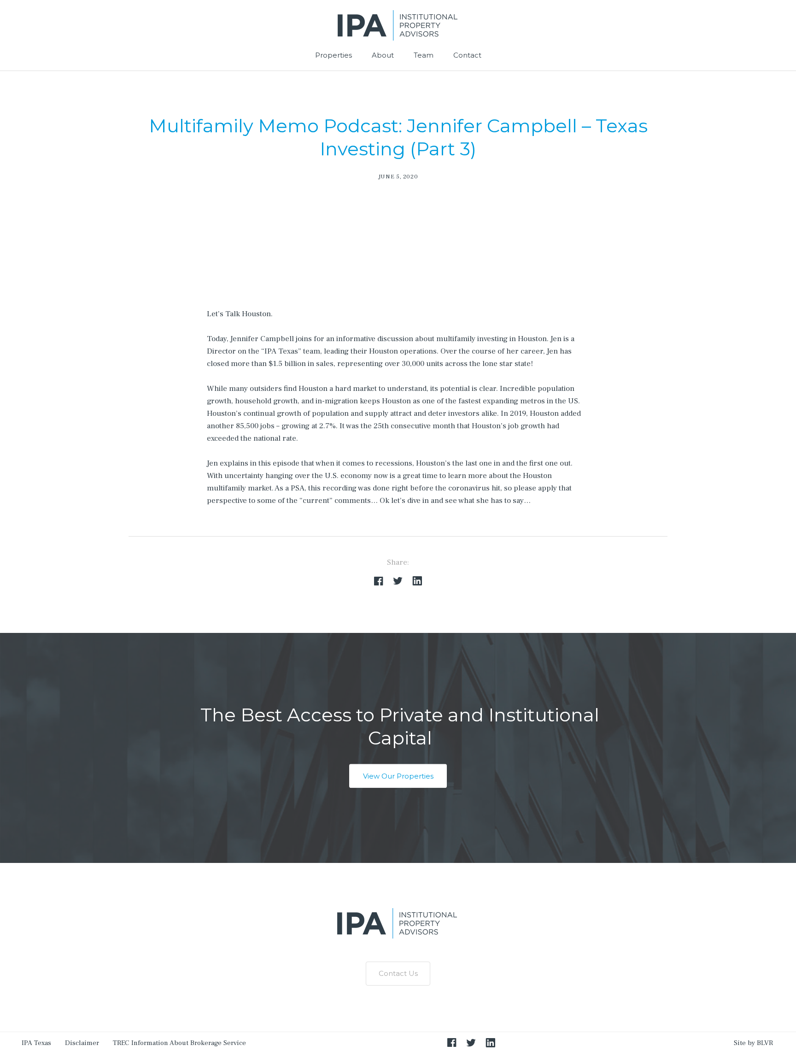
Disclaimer (82, 1043)
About (383, 55)
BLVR (765, 1043)
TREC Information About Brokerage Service (179, 1043)
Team (423, 55)
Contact (467, 55)
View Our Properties (398, 776)
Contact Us (398, 973)
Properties (333, 55)
